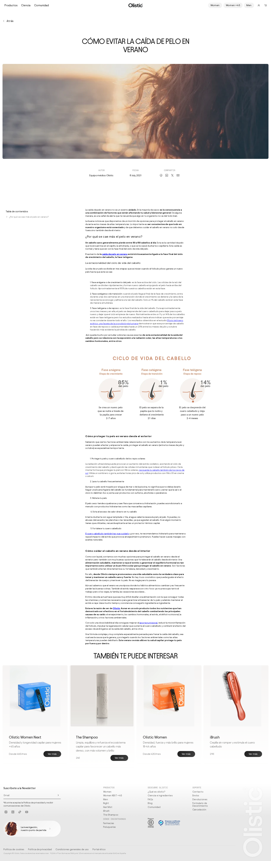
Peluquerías (109, 827)
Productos (10, 5)
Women (215, 5)
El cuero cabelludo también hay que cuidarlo (107, 533)
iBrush (106, 811)
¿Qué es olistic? (156, 792)
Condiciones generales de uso (72, 849)
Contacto (197, 792)
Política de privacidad (40, 849)
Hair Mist (107, 807)
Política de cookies (13, 849)
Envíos (195, 795)
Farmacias (108, 823)
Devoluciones (199, 799)
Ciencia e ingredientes (160, 795)
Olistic (116, 608)
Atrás (10, 20)
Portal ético (99, 849)
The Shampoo (110, 815)
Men (249, 5)
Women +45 (233, 5)
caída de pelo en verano (115, 254)
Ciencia (25, 5)
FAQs (150, 799)
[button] (265, 5)
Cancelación (199, 809)
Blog (150, 803)
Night (106, 803)
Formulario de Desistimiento (200, 804)
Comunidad (41, 5)
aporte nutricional (148, 623)
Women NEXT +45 (112, 795)
